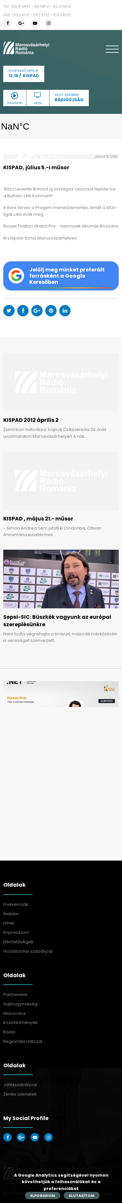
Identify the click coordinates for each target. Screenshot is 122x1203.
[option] (61, 694)
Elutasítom (81, 1195)
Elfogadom (42, 1195)
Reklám (11, 914)
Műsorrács (14, 1013)
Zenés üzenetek (19, 1094)
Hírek (8, 923)
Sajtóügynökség (20, 1004)
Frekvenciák (15, 904)
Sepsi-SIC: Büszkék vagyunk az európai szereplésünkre (57, 620)
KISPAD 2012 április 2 (31, 420)
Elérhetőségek (18, 942)
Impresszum (16, 932)
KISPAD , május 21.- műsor (38, 518)
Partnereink (15, 994)
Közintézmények (20, 1022)
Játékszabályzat (20, 1084)
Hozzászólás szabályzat (28, 951)
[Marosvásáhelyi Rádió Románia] (26, 48)
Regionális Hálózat (22, 1041)
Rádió (9, 1032)
